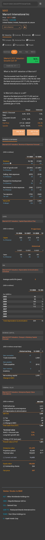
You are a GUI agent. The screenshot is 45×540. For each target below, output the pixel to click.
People (31, 45)
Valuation (8, 35)
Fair (27, 52)
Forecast (38, 35)
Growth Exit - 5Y (11, 66)
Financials (27, 35)
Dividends (8, 45)
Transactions (20, 45)
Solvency (32, 40)
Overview (18, 35)
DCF (14, 52)
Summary (7, 52)
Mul (20, 52)
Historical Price (20, 40)
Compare (8, 40)
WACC (33, 52)
